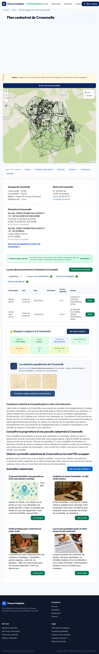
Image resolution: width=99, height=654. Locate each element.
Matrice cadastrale (9, 638)
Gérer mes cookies (58, 641)
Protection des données (60, 635)
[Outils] (6, 105)
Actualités (68, 4)
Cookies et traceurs (59, 638)
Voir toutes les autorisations (80, 269)
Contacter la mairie (61, 199)
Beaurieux (61, 169)
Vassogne (10, 173)
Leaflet (93, 162)
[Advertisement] (49, 43)
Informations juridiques (60, 628)
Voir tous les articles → (80, 469)
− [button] (6, 94)
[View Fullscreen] (6, 100)
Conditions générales (59, 631)
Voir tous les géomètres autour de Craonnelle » (24, 245)
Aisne (14, 10)
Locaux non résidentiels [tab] (39, 276)
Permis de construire (10, 635)
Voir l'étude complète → (78, 331)
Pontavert (72, 169)
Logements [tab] (15, 276)
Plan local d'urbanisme (11, 631)
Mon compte (92, 4)
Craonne (27, 169)
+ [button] (6, 91)
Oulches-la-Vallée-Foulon (44, 169)
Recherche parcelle (9, 628)
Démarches (55, 4)
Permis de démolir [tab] (18, 281)
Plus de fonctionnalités (50, 86)
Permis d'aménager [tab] (66, 276)
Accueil (45, 4)
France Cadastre (24, 3)
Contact (78, 4)
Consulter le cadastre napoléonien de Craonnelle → (32, 394)
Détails (90, 300)
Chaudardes (85, 169)
